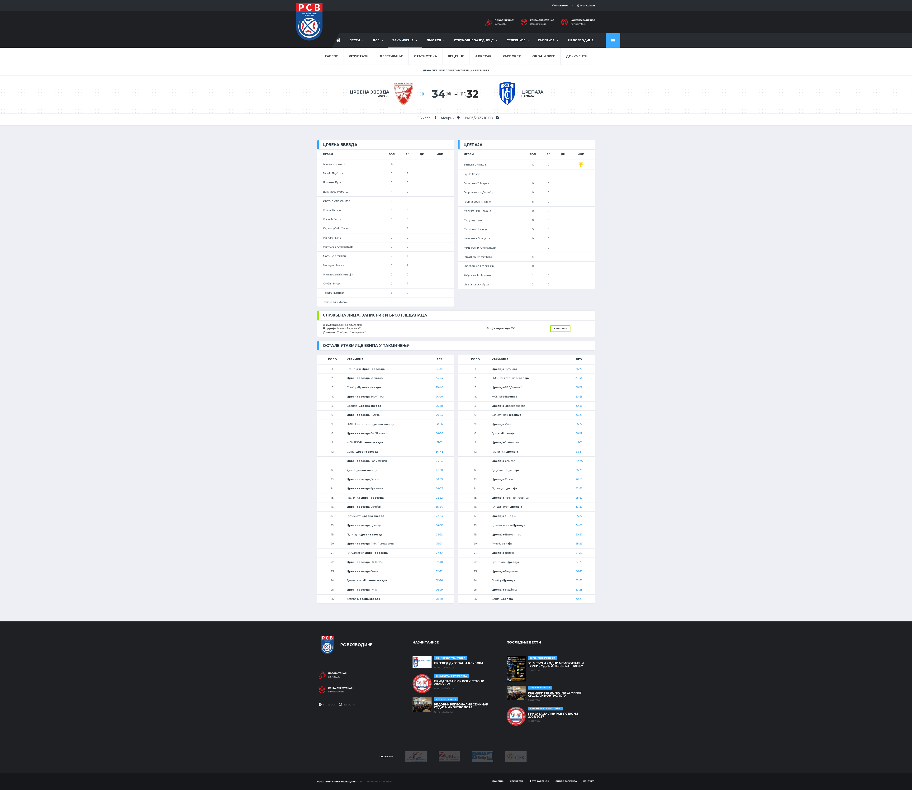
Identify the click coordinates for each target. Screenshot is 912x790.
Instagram (587, 5)
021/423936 (500, 24)
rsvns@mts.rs (578, 24)
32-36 (579, 562)
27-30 (439, 552)
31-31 (439, 442)
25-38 (439, 470)
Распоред (512, 56)
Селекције (516, 40)
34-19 (439, 479)
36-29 (439, 589)
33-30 (579, 506)
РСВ (376, 40)
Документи (577, 56)
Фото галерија (539, 781)
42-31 (579, 442)
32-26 (439, 580)
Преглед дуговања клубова (458, 663)
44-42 (439, 461)
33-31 (579, 451)
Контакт (588, 781)
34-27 (439, 488)
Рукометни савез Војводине (336, 781)
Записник (560, 328)
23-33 (439, 516)
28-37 (579, 497)
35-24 (439, 506)
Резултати (359, 56)
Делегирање (391, 56)
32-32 (579, 488)
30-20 (439, 396)
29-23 (439, 414)
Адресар (483, 56)
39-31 (439, 543)
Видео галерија (566, 781)
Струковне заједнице (474, 40)
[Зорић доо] (449, 756)
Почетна (498, 781)
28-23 (579, 543)
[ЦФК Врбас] (516, 756)
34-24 (439, 378)
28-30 (439, 599)
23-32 (439, 497)
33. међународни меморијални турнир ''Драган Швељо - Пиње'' (556, 664)
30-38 (439, 405)
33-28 (579, 589)
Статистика (425, 56)
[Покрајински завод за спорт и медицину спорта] (416, 756)
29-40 (439, 387)
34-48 (439, 451)
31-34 (439, 369)
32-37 (579, 580)
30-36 (439, 424)
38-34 (579, 378)
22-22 (439, 571)
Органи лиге (543, 56)
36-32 (579, 424)
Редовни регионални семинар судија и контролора (461, 706)
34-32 (439, 525)
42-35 (579, 461)
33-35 (579, 396)
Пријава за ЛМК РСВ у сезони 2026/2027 (459, 682)
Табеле (331, 56)
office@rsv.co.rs (538, 24)
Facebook (562, 5)
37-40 (439, 562)
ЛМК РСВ (434, 40)
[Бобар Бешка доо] (482, 756)
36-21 (579, 571)
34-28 (439, 433)
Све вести (516, 781)
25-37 (579, 516)
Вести (355, 40)
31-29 (579, 552)
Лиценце (456, 56)
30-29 (579, 599)
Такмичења (403, 40)
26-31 (579, 479)
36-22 (579, 369)
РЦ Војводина (581, 40)
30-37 (579, 534)
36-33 (579, 470)
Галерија (546, 40)
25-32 (439, 534)
